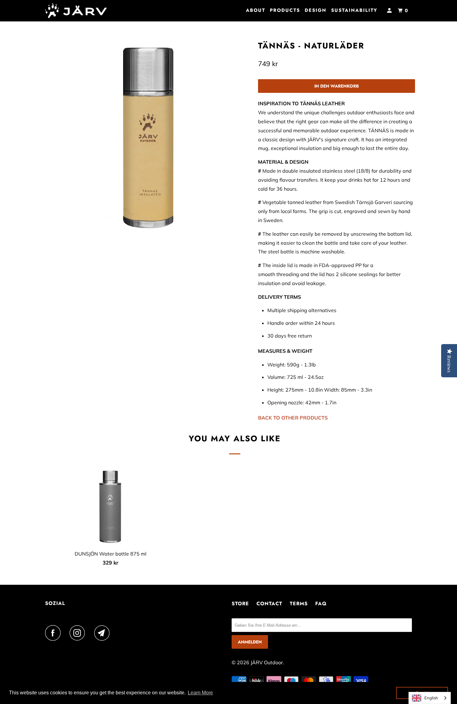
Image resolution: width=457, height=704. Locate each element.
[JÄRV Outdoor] (77, 11)
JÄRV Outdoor (267, 662)
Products (285, 10)
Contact (269, 603)
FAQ (321, 603)
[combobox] (430, 698)
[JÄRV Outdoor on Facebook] (54, 633)
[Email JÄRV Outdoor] (103, 633)
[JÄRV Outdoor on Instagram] (79, 633)
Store (240, 603)
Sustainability (354, 10)
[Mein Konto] (390, 10)
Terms (299, 603)
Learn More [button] (200, 692)
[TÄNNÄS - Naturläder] (150, 137)
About (255, 10)
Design (315, 10)
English (431, 697)
